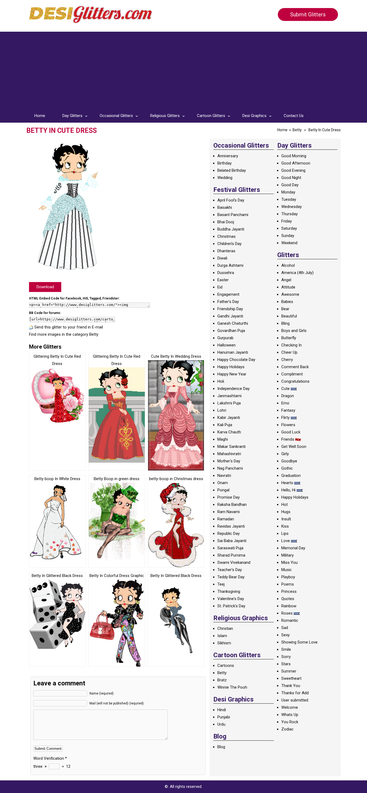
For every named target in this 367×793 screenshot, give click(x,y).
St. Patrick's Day (231, 606)
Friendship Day (230, 308)
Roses (287, 613)
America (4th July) (297, 272)
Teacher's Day (229, 569)
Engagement (228, 294)
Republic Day (228, 533)
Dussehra (225, 272)
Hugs (285, 511)
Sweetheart (291, 678)
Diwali (222, 258)
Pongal (223, 490)
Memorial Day (293, 548)
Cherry (287, 359)
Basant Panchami (232, 214)
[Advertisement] (183, 69)
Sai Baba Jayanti (231, 540)
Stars (286, 664)
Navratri (224, 475)
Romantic (289, 620)
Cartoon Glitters (211, 115)
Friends (287, 439)
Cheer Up (289, 352)
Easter (223, 279)
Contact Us (294, 115)
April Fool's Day (230, 200)
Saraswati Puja (230, 548)
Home (39, 115)
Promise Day (228, 497)
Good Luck (290, 432)
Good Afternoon (295, 163)
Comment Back (295, 366)
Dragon (287, 395)
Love (285, 540)
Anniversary (227, 156)
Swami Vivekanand (233, 562)
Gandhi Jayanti (230, 316)
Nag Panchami (230, 468)
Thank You (290, 685)
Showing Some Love (299, 642)
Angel (286, 279)
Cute (285, 388)
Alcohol (288, 265)
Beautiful (289, 316)
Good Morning (293, 156)
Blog (221, 746)
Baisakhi (224, 207)
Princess (289, 591)
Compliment (292, 374)
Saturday (289, 228)
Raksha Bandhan (232, 504)
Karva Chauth (229, 432)
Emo (285, 403)
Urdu (221, 724)
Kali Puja (224, 424)
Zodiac (287, 729)
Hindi (221, 709)
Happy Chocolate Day (236, 359)
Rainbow (288, 606)
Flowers (288, 424)
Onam (222, 482)
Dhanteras (226, 251)
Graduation (291, 475)
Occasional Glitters (116, 115)
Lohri (221, 410)
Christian (225, 628)
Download (45, 286)
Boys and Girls (294, 330)
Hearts (287, 482)
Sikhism (224, 643)
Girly (285, 453)
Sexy (285, 635)
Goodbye (289, 461)
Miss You (289, 562)
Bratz (222, 680)
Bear (285, 308)
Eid (219, 287)
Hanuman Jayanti (232, 352)
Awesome (290, 294)
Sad (284, 627)
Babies (287, 301)
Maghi (222, 439)
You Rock (289, 721)
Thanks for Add (295, 692)
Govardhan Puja (231, 330)
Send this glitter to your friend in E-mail (68, 327)
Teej (221, 584)
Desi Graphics (254, 115)
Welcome (289, 707)
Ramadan (225, 519)
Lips (285, 533)
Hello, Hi (288, 490)
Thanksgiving (228, 591)
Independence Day (233, 388)
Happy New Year (231, 374)
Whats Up (289, 714)
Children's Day (229, 243)
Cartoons (225, 665)
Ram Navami (228, 511)
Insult (286, 519)
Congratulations (295, 381)
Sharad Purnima (231, 555)
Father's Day (228, 301)
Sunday (287, 235)
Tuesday (288, 199)
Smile (286, 649)
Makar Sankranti (231, 446)
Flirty (285, 417)
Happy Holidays (230, 366)
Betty (297, 130)
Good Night (291, 177)
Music (286, 569)
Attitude (288, 287)
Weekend (289, 242)
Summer (288, 671)
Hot (284, 504)
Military (287, 555)
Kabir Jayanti (228, 417)
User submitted (294, 700)
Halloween (226, 345)
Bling (285, 323)
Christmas (226, 236)
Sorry (286, 656)
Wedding (224, 177)
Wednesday (291, 206)
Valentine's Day (230, 598)
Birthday (224, 163)
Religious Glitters (165, 115)
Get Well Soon (293, 446)
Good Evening (293, 170)
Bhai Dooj (225, 222)
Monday (288, 192)
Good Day (289, 184)
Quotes (287, 598)
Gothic (287, 468)
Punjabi (223, 717)
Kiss (285, 526)
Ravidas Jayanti (231, 526)
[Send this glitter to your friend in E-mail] (31, 327)
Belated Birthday (231, 170)
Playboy (288, 577)
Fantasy (288, 410)
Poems (287, 584)
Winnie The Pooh (232, 687)
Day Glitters (72, 115)
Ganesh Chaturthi (232, 323)
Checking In (291, 345)
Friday (286, 221)
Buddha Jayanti (230, 229)
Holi (220, 381)
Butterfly (288, 337)
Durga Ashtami (230, 265)
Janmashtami (229, 395)
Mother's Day (228, 461)
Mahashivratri (229, 453)
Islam (222, 635)
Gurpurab (225, 337)
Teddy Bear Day (230, 577)
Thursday (289, 213)
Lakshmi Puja (229, 403)
